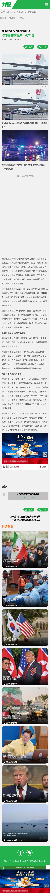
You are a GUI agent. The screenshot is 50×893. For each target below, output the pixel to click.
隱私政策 (33, 861)
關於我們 (7, 861)
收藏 (31, 47)
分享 (44, 47)
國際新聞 (32, 12)
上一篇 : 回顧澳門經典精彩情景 (25, 516)
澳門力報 (5, 12)
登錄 (32, 498)
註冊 (23, 498)
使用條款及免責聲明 (20, 861)
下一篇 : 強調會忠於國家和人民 (25, 520)
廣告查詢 (42, 861)
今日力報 (18, 12)
